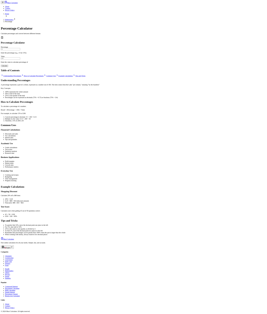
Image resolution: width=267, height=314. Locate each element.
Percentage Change (11, 294)
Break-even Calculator (12, 296)
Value (3, 56)
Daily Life (8, 261)
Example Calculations (65, 76)
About (7, 6)
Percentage (4, 47)
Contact (7, 8)
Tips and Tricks (80, 76)
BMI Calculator (10, 290)
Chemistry (8, 256)
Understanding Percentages (12, 76)
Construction (9, 258)
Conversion (9, 260)
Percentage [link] (8, 21)
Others (7, 273)
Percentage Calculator (12, 288)
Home (7, 14)
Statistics (8, 278)
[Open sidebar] (3, 2)
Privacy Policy (10, 10)
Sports (7, 276)
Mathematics (9, 20)
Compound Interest (11, 286)
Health (7, 269)
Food (6, 265)
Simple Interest (10, 292)
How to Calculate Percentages (34, 76)
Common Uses (51, 76)
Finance (7, 263)
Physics (7, 274)
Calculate (4, 66)
